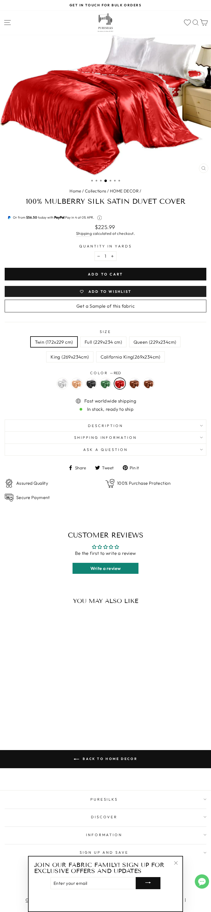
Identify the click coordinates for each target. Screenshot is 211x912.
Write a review (105, 568)
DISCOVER (104, 817)
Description (105, 425)
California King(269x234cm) (130, 357)
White (62, 383)
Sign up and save (104, 852)
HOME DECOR (124, 191)
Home (75, 191)
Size (105, 331)
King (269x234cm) (70, 357)
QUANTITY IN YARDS (105, 246)
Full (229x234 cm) (103, 342)
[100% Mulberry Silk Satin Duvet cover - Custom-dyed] (68, 705)
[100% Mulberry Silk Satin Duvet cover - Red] (52, 705)
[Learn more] (99, 218)
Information (104, 835)
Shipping (84, 233)
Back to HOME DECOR (109, 759)
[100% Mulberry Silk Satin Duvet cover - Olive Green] (43, 705)
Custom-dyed (148, 383)
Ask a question (105, 449)
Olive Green (105, 383)
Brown (134, 383)
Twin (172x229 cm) (54, 342)
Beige (76, 383)
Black (91, 383)
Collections (95, 191)
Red (119, 383)
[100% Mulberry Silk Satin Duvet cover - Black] (35, 705)
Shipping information (105, 437)
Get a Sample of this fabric (105, 306)
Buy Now (43, 716)
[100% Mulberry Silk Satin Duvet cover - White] (19, 705)
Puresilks (104, 799)
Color (105, 373)
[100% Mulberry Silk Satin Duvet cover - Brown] (60, 705)
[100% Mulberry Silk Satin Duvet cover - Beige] (27, 705)
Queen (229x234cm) (155, 342)
